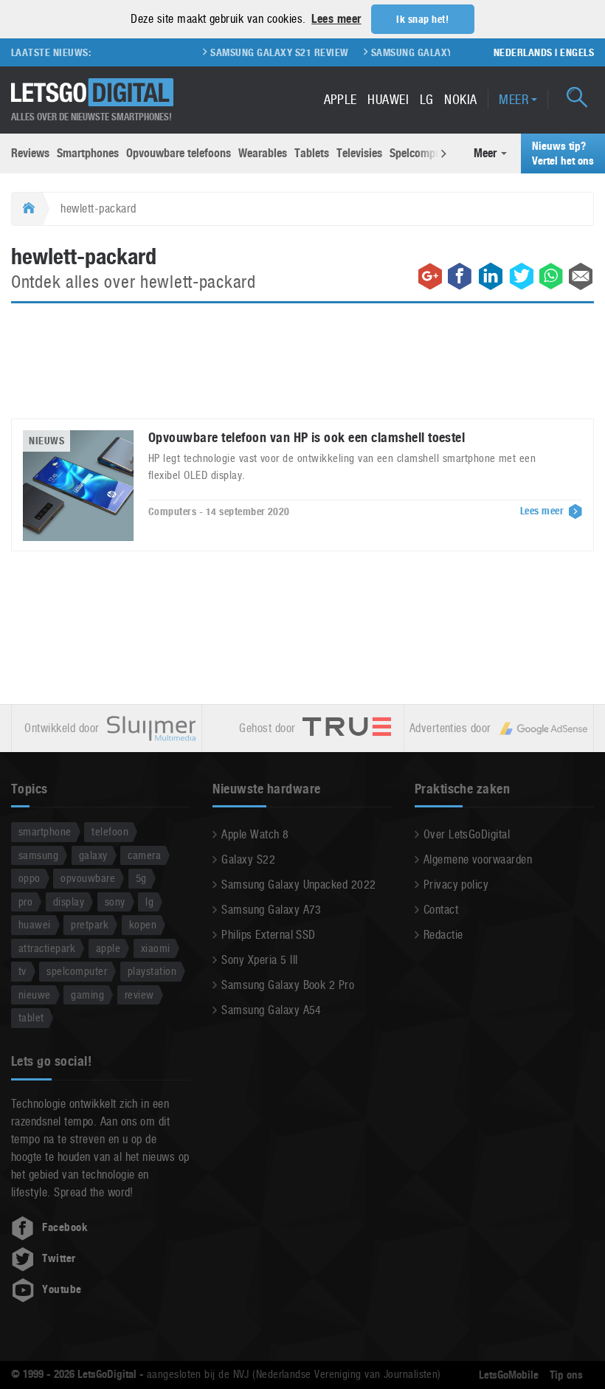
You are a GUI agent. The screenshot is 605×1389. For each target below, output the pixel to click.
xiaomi (155, 948)
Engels (577, 52)
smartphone (45, 831)
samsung (38, 855)
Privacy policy (456, 885)
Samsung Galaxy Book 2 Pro (287, 985)
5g (141, 878)
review (139, 994)
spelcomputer (76, 971)
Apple (340, 99)
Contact (441, 910)
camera (144, 855)
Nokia (460, 99)
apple (108, 948)
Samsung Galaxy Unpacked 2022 (298, 885)
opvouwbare (87, 878)
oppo (29, 878)
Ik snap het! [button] (422, 19)
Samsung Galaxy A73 (271, 910)
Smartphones (88, 153)
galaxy (93, 855)
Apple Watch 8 (254, 834)
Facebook (65, 1227)
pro (25, 901)
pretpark (89, 924)
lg (149, 901)
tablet (31, 1017)
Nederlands (523, 52)
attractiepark (46, 948)
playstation (152, 971)
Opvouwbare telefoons (178, 153)
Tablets (311, 153)
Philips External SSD (268, 935)
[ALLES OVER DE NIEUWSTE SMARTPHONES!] (92, 92)
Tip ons (566, 1375)
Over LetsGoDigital (467, 834)
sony (115, 901)
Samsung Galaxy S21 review (269, 52)
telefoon (109, 831)
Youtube (61, 1289)
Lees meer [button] (336, 19)
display (68, 901)
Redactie (443, 935)
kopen (142, 924)
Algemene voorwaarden (478, 859)
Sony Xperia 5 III (259, 960)
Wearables (262, 153)
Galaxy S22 (248, 859)
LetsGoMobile (509, 1375)
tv (22, 971)
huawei (34, 924)
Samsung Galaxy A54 (271, 1010)
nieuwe (34, 994)
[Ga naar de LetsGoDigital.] (27, 209)
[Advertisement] (302, 370)
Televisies (359, 153)
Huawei (388, 99)
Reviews (30, 153)
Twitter (58, 1258)
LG (427, 99)
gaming (87, 994)
